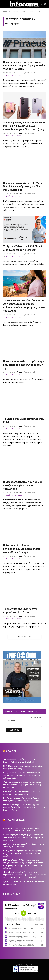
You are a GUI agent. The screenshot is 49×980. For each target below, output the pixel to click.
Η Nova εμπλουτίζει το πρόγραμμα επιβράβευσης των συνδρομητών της (23, 365)
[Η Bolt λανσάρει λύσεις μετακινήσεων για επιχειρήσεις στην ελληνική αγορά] (24, 528)
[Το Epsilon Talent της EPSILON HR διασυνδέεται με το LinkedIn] (24, 229)
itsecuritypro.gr (15, 820)
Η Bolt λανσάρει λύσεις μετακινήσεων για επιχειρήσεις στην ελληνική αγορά (21, 549)
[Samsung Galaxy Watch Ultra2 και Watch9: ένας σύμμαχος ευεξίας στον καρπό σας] (24, 165)
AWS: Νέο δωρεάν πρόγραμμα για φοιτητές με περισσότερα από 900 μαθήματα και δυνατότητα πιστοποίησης (22, 784)
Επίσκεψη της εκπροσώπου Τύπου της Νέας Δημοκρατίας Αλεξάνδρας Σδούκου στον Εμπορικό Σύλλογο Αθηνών (24, 807)
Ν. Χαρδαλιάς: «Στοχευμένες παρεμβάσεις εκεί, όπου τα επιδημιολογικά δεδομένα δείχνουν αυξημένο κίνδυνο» (22, 775)
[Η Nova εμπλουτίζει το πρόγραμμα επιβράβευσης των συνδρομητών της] (24, 344)
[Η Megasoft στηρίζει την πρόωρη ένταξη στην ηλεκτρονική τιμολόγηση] (24, 464)
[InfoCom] (26, 4)
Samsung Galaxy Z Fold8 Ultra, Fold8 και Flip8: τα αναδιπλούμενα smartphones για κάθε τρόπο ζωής (24, 126)
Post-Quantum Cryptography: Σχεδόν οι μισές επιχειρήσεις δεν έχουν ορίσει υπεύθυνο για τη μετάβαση (23, 853)
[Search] (45, 4)
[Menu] (4, 4)
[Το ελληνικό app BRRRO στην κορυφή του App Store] (24, 591)
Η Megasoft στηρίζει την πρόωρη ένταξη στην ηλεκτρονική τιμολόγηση (22, 485)
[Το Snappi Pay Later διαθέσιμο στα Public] (24, 401)
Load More (23, 636)
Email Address (12, 720)
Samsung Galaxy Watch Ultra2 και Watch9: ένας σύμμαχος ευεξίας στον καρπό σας (22, 186)
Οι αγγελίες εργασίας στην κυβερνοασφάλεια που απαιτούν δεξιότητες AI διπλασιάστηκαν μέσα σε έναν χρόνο (23, 837)
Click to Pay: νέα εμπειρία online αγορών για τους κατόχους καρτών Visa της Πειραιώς (24, 65)
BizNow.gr (11, 751)
